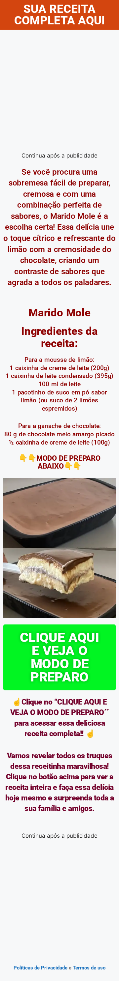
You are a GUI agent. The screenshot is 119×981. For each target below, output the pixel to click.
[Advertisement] (59, 92)
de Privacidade (51, 968)
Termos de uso (88, 968)
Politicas (23, 968)
